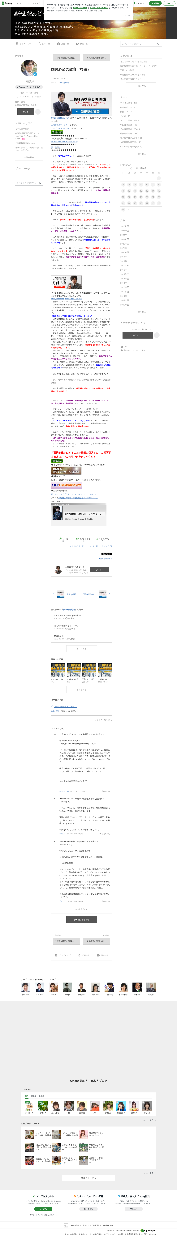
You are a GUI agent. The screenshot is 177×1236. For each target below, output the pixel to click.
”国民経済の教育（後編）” (65, 706)
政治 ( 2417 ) (126, 111)
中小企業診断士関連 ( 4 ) (131, 146)
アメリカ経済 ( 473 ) (129, 103)
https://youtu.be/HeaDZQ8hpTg (65, 141)
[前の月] (131, 168)
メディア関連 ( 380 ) (129, 120)
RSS (126, 346)
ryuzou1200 (64, 791)
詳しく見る (88, 1209)
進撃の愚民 (55, 711)
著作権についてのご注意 (134, 350)
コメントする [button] (85, 540)
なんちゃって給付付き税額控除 (133, 61)
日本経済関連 (63, 83)
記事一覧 (46, 44)
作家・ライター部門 (29, 93)
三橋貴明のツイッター (60, 125)
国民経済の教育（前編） (97, 58)
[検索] (158, 44)
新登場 (33, 1096)
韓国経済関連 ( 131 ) (129, 133)
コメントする (84, 920)
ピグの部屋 (36, 96)
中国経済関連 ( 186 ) (129, 125)
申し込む (133, 1209)
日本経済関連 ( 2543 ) (130, 129)
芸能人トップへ (88, 1178)
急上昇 (41, 1096)
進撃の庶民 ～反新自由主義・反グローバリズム (29, 148)
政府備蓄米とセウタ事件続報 (132, 74)
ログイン (169, 3)
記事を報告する (106, 559)
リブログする (104, 540)
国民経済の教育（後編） (71, 69)
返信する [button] (106, 791)
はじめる (43, 1209)
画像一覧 (65, 44)
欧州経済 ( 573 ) (127, 107)
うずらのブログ (22, 129)
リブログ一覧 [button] (107, 546)
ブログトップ (25, 44)
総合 (26, 1096)
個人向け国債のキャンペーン (132, 79)
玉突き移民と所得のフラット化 (68, 58)
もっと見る (81, 649)
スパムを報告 (72, 1234)
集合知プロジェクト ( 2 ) (131, 138)
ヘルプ (153, 1234)
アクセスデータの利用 (114, 1234)
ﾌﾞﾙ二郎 (62, 834)
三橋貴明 (29, 81)
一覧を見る (141, 86)
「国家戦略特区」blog (25, 143)
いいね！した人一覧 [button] (76, 546)
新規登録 (155, 3)
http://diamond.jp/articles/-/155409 (66, 299)
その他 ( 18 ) (125, 116)
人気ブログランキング (60, 128)
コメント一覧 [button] (93, 546)
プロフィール (22, 96)
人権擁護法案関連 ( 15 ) (130, 142)
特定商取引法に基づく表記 (137, 1234)
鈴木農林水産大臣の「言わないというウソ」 (139, 66)
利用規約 (98, 1234)
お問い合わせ (86, 1234)
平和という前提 (127, 70)
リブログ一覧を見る (103, 720)
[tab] (26, 1096)
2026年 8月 (141, 168)
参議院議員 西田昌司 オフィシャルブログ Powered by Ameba (28, 136)
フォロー (100, 570)
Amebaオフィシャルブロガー (30, 87)
